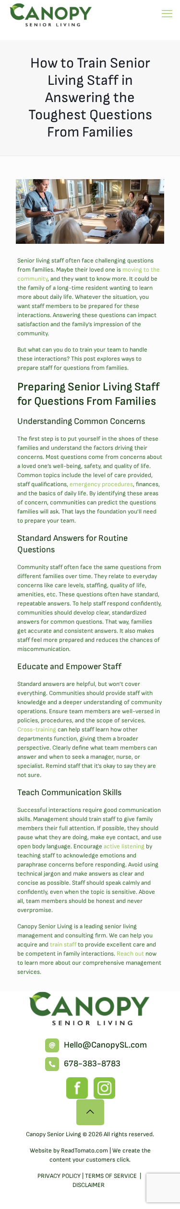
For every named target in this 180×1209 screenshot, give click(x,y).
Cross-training (36, 729)
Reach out (130, 954)
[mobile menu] (167, 14)
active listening (124, 846)
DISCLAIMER (88, 1185)
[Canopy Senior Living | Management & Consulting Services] (51, 14)
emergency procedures (101, 484)
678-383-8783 (92, 1064)
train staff (63, 944)
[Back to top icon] (90, 1112)
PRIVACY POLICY (59, 1176)
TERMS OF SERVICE (111, 1176)
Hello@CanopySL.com (105, 1045)
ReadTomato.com (84, 1150)
